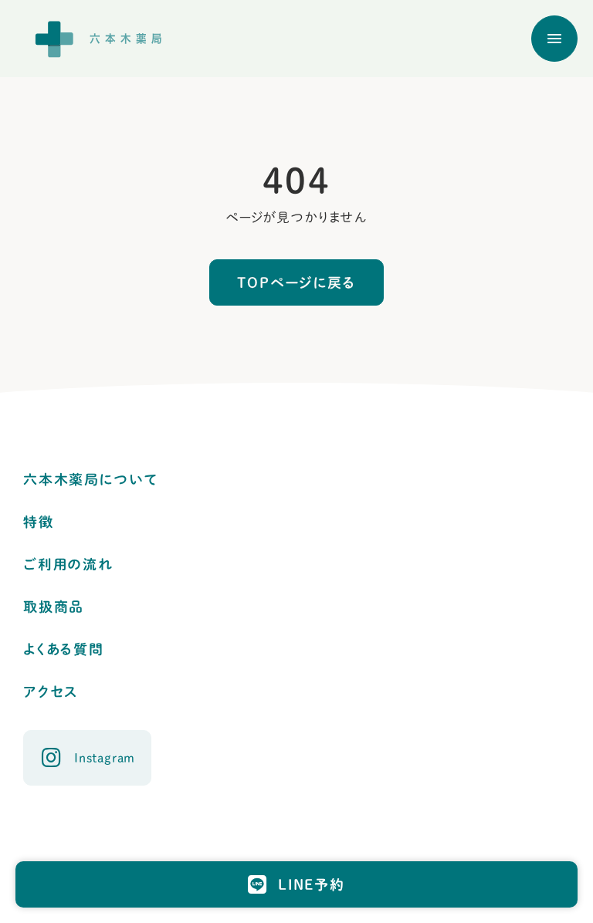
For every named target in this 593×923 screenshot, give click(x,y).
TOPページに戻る (296, 282)
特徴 (38, 522)
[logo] (104, 38)
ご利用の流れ (68, 564)
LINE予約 (311, 884)
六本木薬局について (90, 479)
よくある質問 (63, 649)
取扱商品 (53, 607)
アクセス (50, 691)
